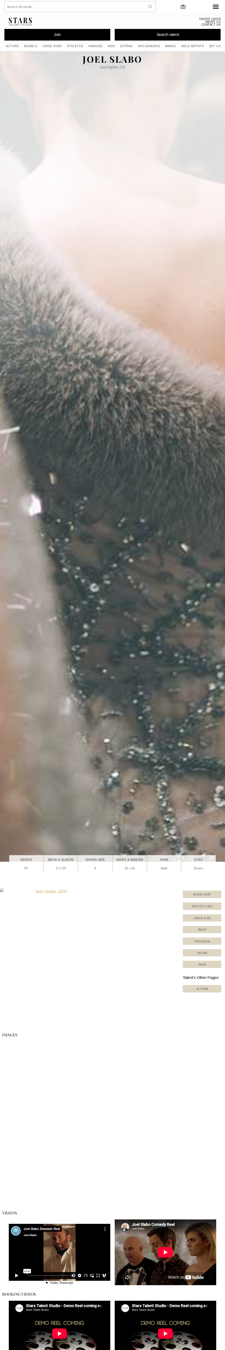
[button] (202, 952)
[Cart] (183, 5)
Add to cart (202, 906)
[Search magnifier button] (150, 6)
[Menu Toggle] (215, 6)
